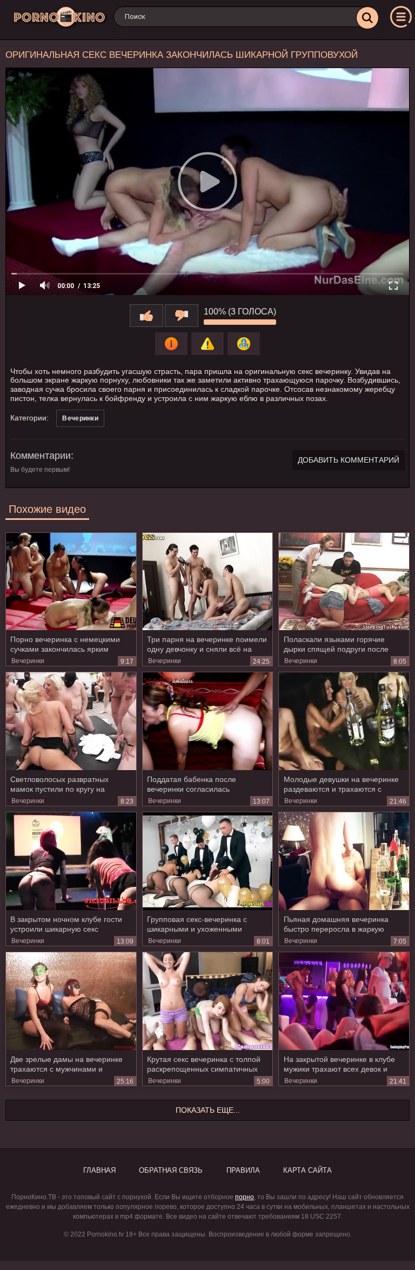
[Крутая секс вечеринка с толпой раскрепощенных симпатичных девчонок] (208, 1001)
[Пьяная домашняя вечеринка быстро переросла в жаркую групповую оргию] (344, 861)
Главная (99, 1170)
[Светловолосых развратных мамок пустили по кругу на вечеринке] (71, 721)
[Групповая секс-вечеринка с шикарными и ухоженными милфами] (208, 861)
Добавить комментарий (348, 460)
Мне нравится (146, 315)
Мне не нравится (181, 315)
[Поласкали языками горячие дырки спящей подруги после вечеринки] (344, 581)
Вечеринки (80, 418)
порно (244, 1197)
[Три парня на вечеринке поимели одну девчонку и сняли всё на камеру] (208, 581)
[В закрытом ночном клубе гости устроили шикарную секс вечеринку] (71, 861)
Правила (243, 1170)
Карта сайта (307, 1170)
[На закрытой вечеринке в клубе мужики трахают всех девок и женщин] (344, 1001)
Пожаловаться (207, 343)
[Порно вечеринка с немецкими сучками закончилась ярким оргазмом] (71, 581)
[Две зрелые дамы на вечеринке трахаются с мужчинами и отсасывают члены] (71, 1001)
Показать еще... (208, 1110)
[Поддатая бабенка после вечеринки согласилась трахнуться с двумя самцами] (208, 721)
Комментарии (40, 455)
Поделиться (243, 343)
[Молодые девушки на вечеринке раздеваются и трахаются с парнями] (344, 721)
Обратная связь (171, 1170)
